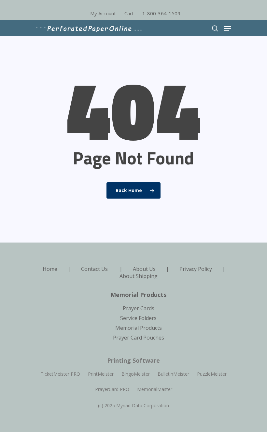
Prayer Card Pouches (138, 337)
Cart (129, 13)
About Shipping (138, 276)
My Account (103, 13)
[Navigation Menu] (227, 28)
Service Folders (138, 318)
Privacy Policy (195, 268)
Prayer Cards (138, 308)
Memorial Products (138, 327)
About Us (144, 268)
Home (50, 268)
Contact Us (94, 268)
